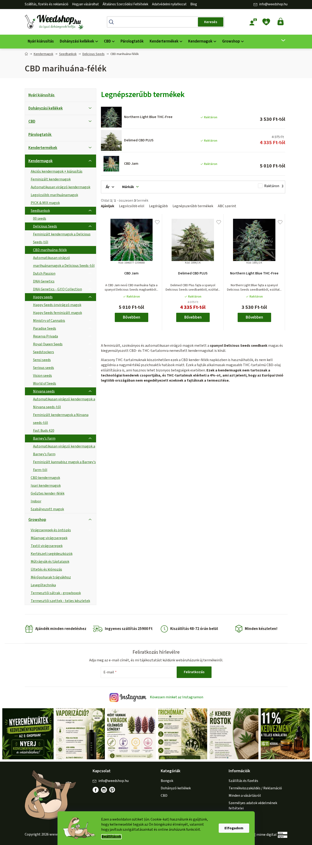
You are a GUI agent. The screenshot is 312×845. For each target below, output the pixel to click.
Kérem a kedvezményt (181, 440)
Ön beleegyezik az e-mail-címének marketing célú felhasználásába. (181, 456)
